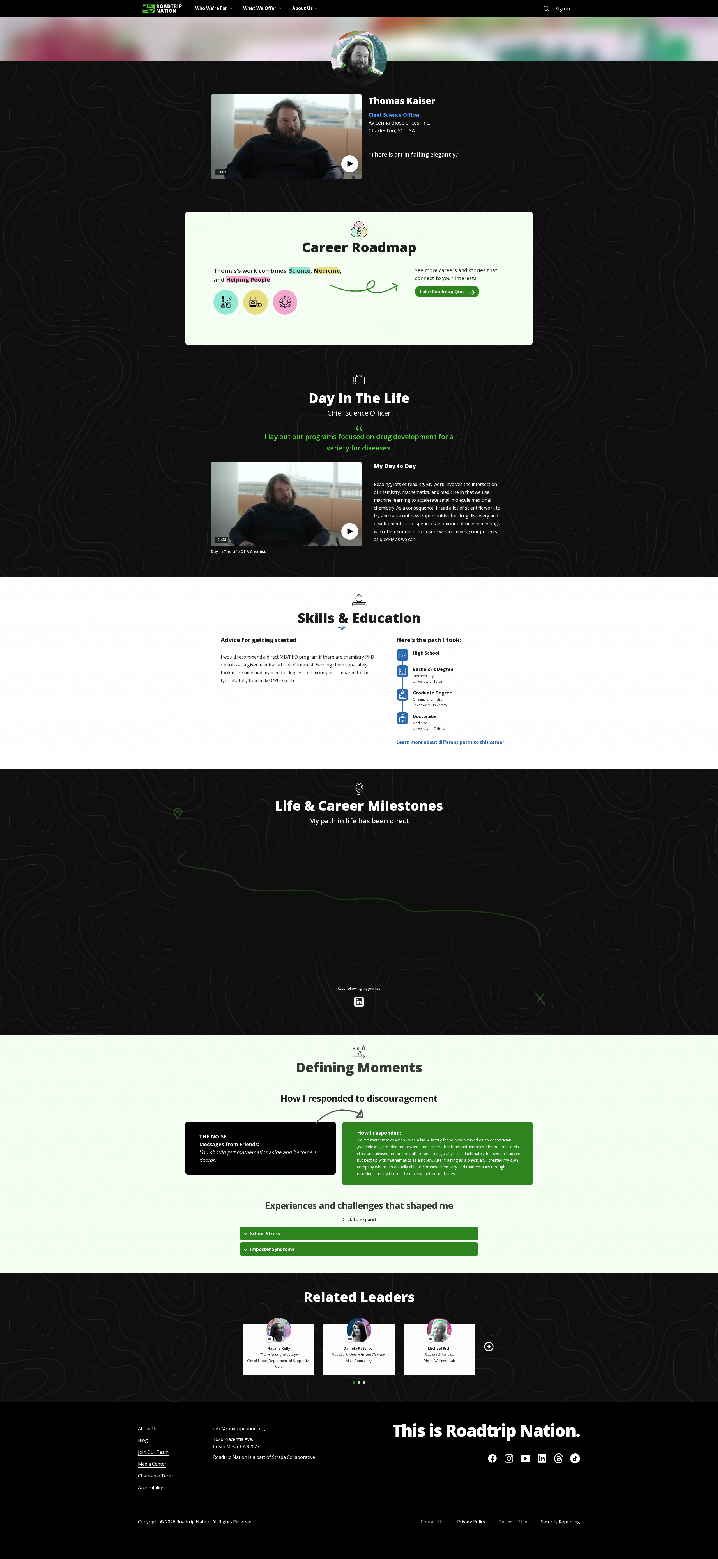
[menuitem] (546, 8)
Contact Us (432, 1522)
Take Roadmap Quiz (442, 291)
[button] (349, 163)
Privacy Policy (471, 1522)
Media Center (152, 1464)
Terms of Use (513, 1522)
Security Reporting (560, 1522)
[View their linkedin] (359, 1001)
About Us (148, 1428)
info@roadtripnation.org (239, 1428)
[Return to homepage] (162, 8)
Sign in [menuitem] (563, 9)
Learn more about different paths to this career (450, 742)
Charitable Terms (156, 1476)
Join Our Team (153, 1452)
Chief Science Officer (394, 114)
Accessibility (150, 1487)
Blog (143, 1440)
